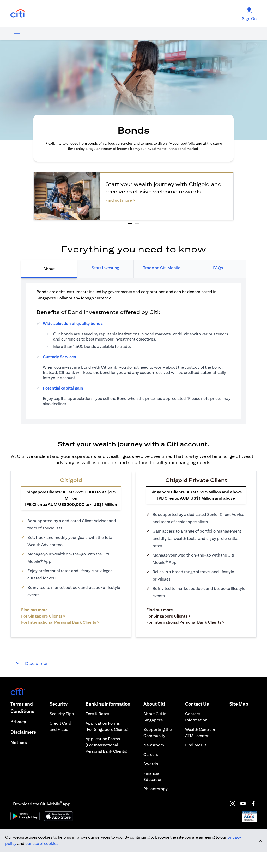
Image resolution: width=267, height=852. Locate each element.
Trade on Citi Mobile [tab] (161, 267)
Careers (150, 754)
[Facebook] (253, 803)
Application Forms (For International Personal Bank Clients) (107, 745)
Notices (18, 742)
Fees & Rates (97, 713)
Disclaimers (23, 732)
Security (59, 704)
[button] (130, 223)
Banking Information (108, 704)
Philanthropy (155, 788)
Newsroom (153, 745)
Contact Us (197, 704)
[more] (17, 33)
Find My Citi (196, 745)
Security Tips (62, 713)
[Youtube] (243, 803)
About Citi (154, 704)
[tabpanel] (133, 351)
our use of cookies (41, 843)
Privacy (18, 721)
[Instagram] (232, 803)
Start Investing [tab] (105, 267)
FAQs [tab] (218, 267)
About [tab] (49, 268)
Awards (150, 763)
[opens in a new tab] (17, 13)
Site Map (238, 704)
